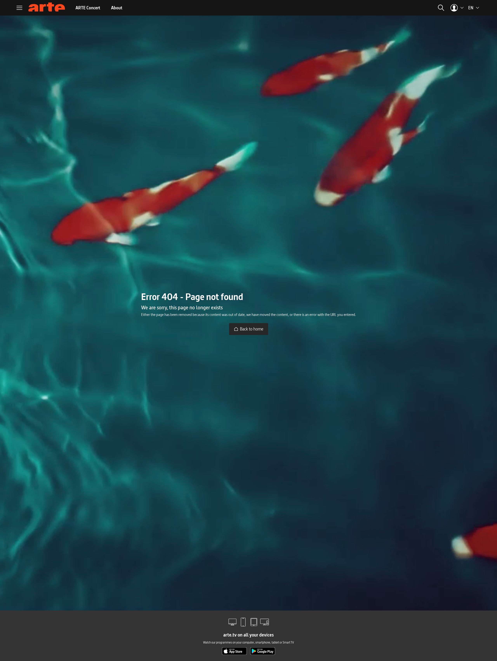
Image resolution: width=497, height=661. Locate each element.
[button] (394, 8)
